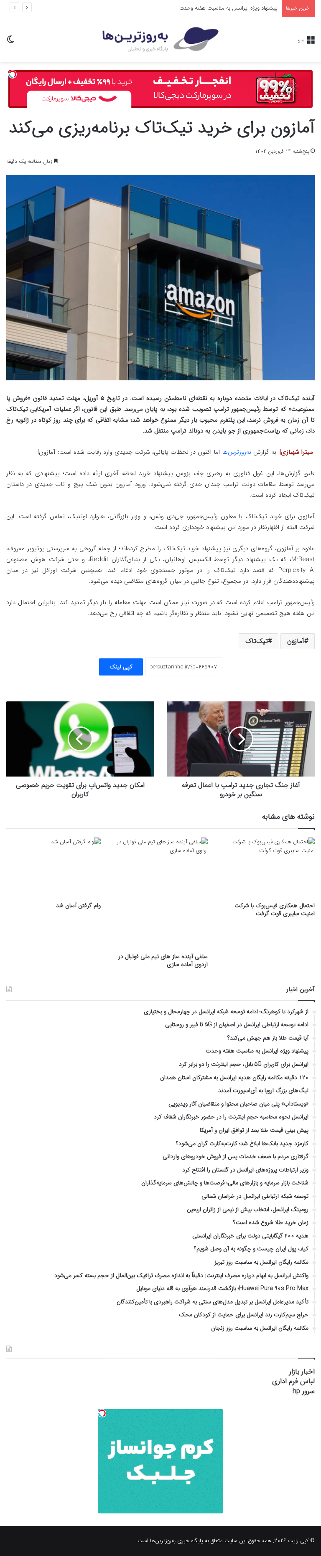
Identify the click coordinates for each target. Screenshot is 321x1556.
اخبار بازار (302, 1371)
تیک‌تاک (256, 641)
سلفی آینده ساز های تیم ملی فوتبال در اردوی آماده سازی (163, 960)
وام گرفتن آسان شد (78, 905)
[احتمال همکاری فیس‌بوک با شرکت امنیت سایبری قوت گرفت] (267, 867)
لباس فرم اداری (293, 1381)
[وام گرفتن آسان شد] (53, 867)
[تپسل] (12, 74)
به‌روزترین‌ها (236, 452)
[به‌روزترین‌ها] (160, 39)
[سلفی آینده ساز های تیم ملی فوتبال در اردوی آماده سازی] (160, 893)
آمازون (295, 641)
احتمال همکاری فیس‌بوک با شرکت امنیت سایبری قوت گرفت (274, 909)
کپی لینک (121, 666)
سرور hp (304, 1391)
